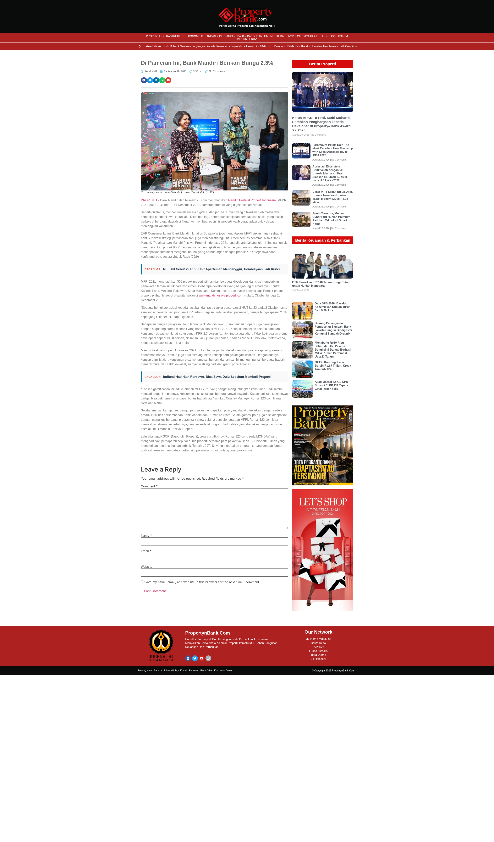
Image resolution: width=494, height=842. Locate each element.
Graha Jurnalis (318, 651)
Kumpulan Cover (223, 670)
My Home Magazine (318, 638)
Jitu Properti (318, 658)
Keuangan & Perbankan (218, 36)
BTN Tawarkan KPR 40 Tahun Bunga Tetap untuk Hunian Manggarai (320, 283)
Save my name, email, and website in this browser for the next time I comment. (202, 582)
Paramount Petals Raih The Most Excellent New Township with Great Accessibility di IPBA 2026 (306, 46)
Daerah (280, 36)
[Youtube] (202, 658)
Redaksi (158, 670)
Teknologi (328, 36)
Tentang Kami (145, 670)
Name (146, 535)
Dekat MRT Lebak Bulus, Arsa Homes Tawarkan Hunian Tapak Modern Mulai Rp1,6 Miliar (332, 197)
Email (146, 550)
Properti (153, 36)
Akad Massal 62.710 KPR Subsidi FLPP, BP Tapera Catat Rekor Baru (331, 385)
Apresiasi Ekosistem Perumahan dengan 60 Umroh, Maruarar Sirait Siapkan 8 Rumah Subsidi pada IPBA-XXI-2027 (329, 173)
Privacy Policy (171, 670)
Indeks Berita (247, 38)
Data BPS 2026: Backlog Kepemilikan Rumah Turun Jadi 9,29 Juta (332, 307)
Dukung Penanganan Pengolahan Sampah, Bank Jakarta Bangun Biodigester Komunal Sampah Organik (333, 328)
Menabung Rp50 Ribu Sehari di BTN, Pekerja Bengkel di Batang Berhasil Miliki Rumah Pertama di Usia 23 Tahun (333, 349)
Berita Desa (318, 643)
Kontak (184, 670)
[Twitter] (195, 658)
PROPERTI (149, 200)
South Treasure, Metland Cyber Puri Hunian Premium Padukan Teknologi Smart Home (331, 218)
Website (146, 566)
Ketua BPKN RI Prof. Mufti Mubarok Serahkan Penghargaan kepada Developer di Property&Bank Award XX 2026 (180, 46)
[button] (144, 80)
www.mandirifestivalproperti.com (221, 295)
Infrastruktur (173, 36)
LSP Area (318, 647)
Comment (149, 486)
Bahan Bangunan (249, 36)
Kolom (343, 36)
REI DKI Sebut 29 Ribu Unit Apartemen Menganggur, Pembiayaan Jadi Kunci (221, 269)
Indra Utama (318, 654)
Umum (268, 36)
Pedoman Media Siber (201, 670)
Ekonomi (192, 36)
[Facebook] (188, 658)
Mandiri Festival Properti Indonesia (252, 200)
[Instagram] (208, 658)
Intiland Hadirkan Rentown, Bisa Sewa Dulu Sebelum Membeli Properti (217, 377)
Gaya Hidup (310, 36)
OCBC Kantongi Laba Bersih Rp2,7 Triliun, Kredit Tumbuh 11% (333, 365)
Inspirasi (294, 36)
